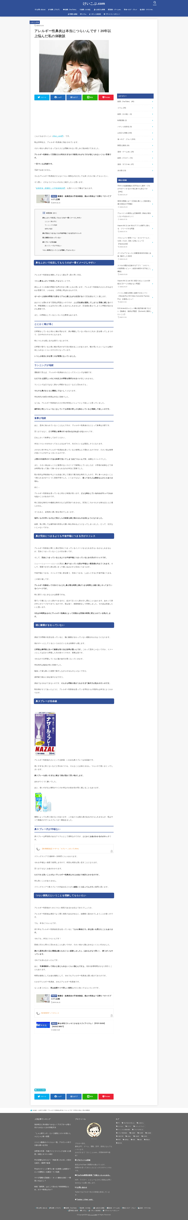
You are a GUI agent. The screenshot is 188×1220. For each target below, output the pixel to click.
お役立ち (141, 1123)
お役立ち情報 (100, 9)
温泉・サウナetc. (147, 9)
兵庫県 (141, 1133)
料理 (119, 1139)
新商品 (127, 1139)
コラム (84, 14)
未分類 (122, 170)
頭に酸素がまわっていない (51, 237)
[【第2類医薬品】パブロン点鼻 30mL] (43, 813)
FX (119, 1123)
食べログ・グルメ (131, 9)
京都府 (133, 1133)
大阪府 (137, 1136)
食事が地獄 (49, 229)
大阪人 (129, 1136)
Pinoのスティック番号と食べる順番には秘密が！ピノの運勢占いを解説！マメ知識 (52, 1170)
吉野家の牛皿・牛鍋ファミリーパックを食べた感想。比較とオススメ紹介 (52, 1152)
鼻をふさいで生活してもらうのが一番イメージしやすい (62, 218)
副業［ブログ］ (55, 9)
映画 (134, 1139)
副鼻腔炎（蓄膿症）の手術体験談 (49, 188)
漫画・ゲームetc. (115, 9)
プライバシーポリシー (112, 14)
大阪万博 (120, 1136)
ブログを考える (138, 1129)
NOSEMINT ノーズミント (50, 1013)
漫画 (140, 1139)
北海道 (149, 1133)
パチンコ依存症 (95, 14)
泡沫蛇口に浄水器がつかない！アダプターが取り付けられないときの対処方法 (52, 1126)
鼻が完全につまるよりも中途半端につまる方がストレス (62, 233)
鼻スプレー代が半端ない (53, 246)
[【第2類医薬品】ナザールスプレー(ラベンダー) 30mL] (45, 757)
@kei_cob (57, 136)
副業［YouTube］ (71, 9)
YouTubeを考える (129, 1123)
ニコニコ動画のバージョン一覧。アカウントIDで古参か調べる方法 (52, 1143)
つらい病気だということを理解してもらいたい (58, 250)
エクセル (120, 1126)
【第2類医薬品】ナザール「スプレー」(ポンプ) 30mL (60, 849)
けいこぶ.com (94, 3)
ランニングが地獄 (51, 225)
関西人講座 (73, 14)
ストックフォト (140, 1126)
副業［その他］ (86, 9)
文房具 (145, 1136)
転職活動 (122, 120)
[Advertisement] (74, 117)
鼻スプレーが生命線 (49, 242)
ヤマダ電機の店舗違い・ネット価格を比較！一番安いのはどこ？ (52, 1179)
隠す (54, 213)
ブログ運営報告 (122, 1133)
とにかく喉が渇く (51, 221)
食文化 (120, 1143)
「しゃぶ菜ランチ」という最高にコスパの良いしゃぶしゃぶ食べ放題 (52, 1134)
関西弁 (148, 1139)
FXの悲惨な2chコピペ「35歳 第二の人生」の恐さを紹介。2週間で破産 (52, 1161)
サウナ (129, 1126)
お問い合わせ (40, 9)
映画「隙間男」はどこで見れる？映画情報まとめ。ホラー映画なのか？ (51, 1188)
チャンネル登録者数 (124, 1129)
